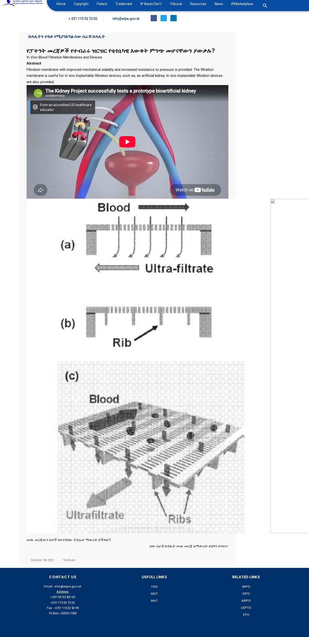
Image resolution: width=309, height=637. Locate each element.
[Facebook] (154, 18)
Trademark (123, 4)
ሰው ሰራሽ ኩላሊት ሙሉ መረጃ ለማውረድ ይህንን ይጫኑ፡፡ (189, 546)
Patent (102, 4)
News (219, 4)
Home (61, 4)
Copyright (81, 4)
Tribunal (176, 4)
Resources (198, 4)
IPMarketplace (242, 4)
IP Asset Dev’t (151, 4)
